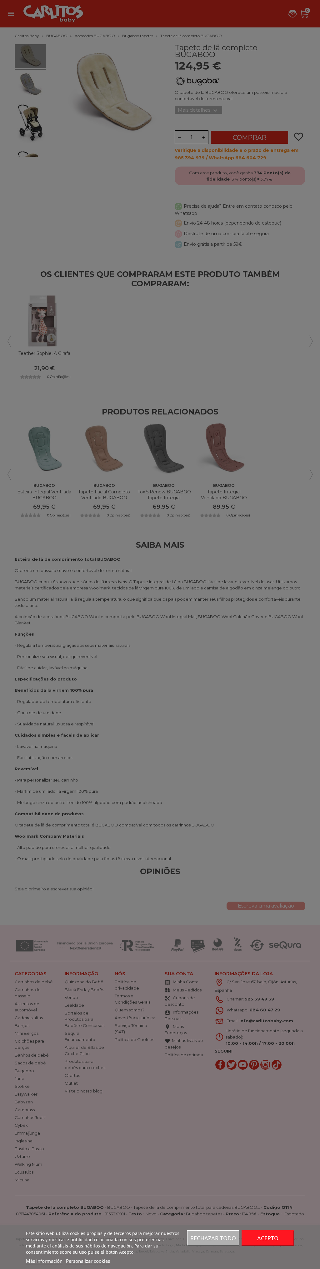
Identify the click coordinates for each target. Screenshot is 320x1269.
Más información (44, 1261)
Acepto (267, 1238)
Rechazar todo (213, 1238)
